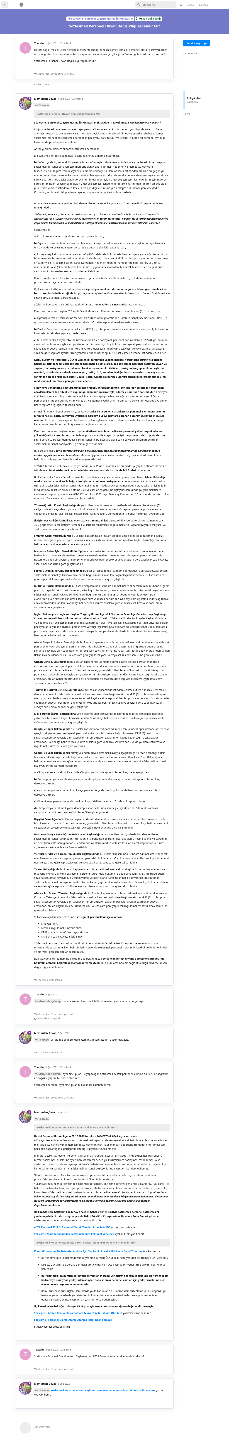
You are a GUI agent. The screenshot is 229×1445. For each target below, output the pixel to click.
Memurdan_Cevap (49, 1001)
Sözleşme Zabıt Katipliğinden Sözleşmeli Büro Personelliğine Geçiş (75, 1234)
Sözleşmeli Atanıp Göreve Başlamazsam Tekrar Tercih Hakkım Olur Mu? (78, 1313)
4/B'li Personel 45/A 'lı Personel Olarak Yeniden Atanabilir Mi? (72, 1227)
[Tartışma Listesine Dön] (4, 4)
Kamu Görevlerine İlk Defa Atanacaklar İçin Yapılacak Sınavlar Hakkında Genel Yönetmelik (89, 1251)
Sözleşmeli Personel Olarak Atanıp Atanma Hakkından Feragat (73, 1319)
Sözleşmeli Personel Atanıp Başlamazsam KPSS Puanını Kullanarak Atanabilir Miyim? (103, 1390)
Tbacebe (43, 105)
